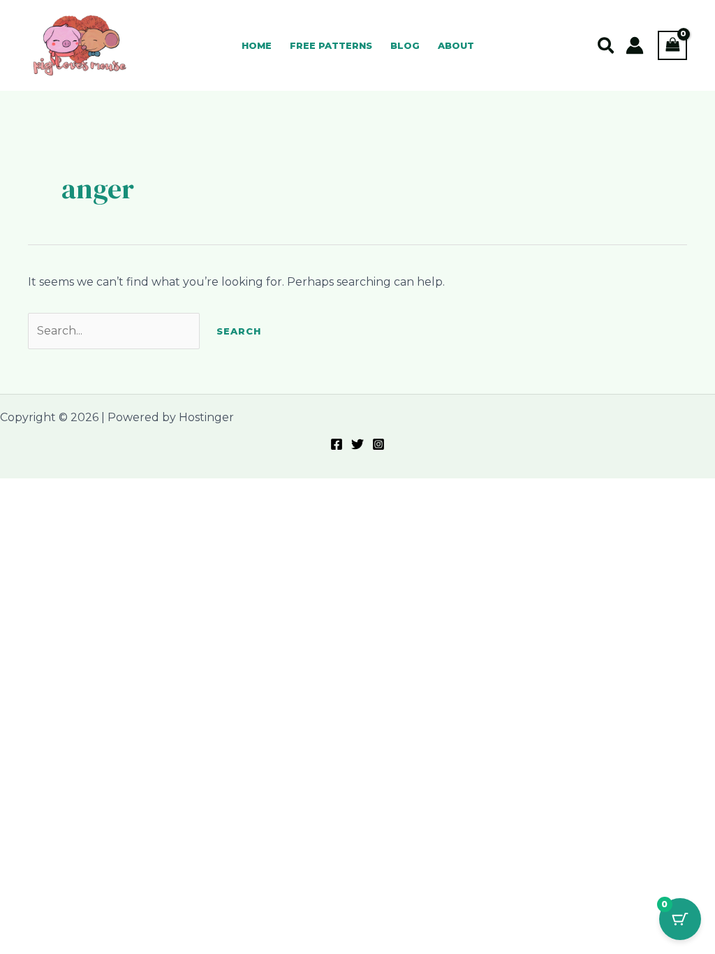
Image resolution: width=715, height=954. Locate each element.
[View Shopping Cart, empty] (672, 45)
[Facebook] (336, 444)
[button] (606, 46)
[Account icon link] (635, 45)
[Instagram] (378, 444)
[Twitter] (357, 444)
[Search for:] (115, 330)
